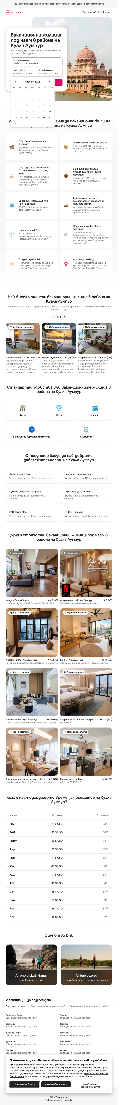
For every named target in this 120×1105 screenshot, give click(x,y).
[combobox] (36, 63)
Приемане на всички (24, 1084)
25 (21, 117)
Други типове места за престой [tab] (48, 1006)
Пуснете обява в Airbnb (96, 12)
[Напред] (64, 317)
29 (44, 117)
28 (38, 117)
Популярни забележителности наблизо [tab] (90, 1006)
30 (50, 117)
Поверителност (53, 1100)
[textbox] (23, 73)
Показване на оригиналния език (87, 3)
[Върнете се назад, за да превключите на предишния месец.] (16, 82)
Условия (69, 1100)
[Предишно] (53, 317)
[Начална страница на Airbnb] (13, 12)
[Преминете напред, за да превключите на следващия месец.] (49, 82)
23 (50, 111)
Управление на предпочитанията (90, 1085)
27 (32, 117)
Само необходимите (56, 1084)
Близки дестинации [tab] (16, 1006)
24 (15, 117)
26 (27, 117)
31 (15, 123)
